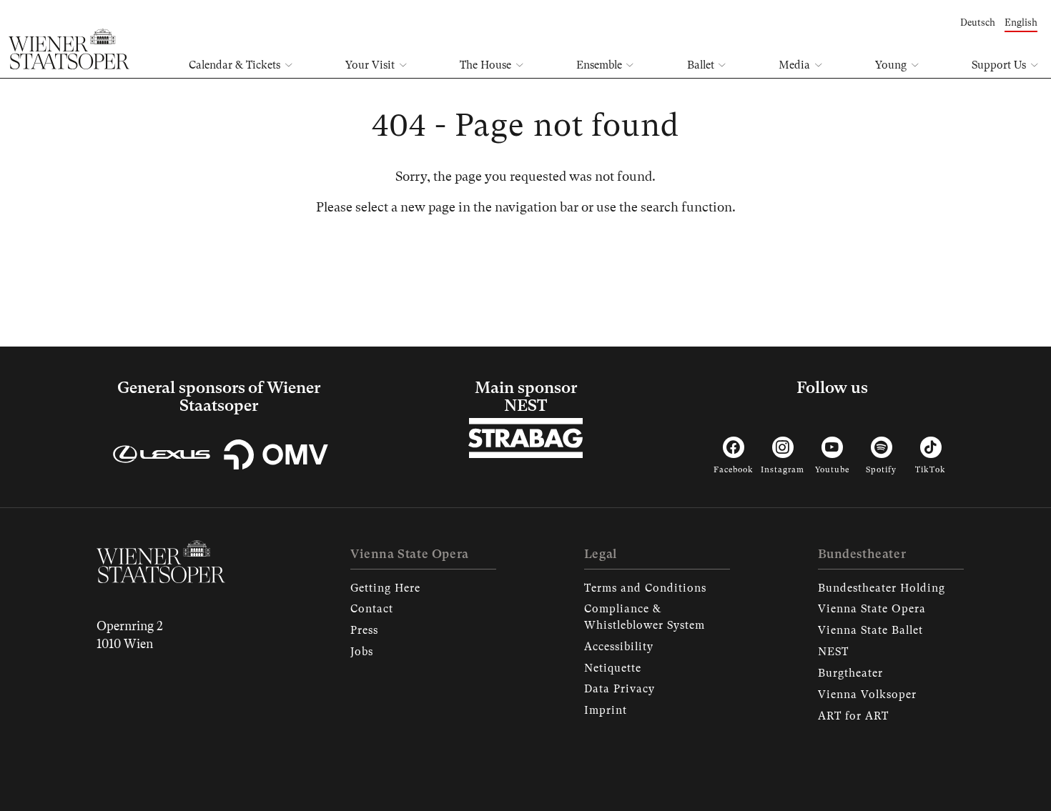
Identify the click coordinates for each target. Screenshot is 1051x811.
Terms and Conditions (645, 588)
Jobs (361, 651)
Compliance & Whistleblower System (644, 616)
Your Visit (370, 65)
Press (364, 630)
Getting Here (385, 588)
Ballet (700, 65)
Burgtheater (850, 673)
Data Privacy (619, 688)
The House (485, 65)
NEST (833, 651)
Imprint (605, 710)
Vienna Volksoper (867, 694)
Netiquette (612, 668)
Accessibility (618, 646)
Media (794, 65)
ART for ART (853, 716)
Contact (371, 608)
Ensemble (599, 65)
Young (891, 65)
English (1021, 22)
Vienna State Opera (872, 608)
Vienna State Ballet (870, 630)
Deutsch (977, 22)
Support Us (999, 65)
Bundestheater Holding (881, 588)
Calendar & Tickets (234, 65)
